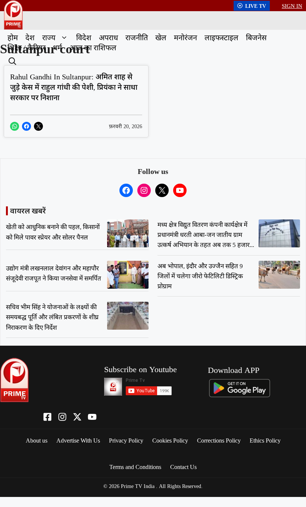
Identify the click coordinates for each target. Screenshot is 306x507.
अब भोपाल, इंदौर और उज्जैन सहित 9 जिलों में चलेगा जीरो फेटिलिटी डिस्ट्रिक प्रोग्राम (200, 276)
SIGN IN (292, 5)
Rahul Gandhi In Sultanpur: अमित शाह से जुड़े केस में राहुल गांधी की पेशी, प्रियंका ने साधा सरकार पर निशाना (73, 87)
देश (30, 37)
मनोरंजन (185, 37)
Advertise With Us (78, 440)
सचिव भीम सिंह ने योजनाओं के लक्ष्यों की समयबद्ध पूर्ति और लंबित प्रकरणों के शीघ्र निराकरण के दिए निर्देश (52, 316)
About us (36, 440)
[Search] (11, 60)
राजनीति (136, 37)
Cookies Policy (170, 440)
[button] (64, 37)
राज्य (49, 37)
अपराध (108, 37)
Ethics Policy (265, 440)
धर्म (57, 47)
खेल (160, 37)
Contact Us (183, 467)
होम (12, 37)
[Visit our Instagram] (62, 417)
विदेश (83, 37)
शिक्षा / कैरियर (26, 47)
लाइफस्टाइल (221, 37)
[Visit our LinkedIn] (92, 417)
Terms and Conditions (135, 467)
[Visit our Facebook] (47, 417)
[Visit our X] (77, 417)
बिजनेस (256, 37)
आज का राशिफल (92, 47)
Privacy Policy (126, 440)
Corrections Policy (219, 440)
